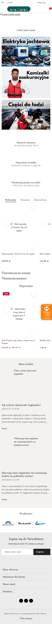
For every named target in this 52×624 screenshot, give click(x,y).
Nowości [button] (25, 199)
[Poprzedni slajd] (2, 30)
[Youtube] (26, 601)
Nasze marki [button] (9, 584)
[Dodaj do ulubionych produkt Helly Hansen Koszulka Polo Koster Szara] (33, 208)
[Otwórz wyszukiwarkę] (37, 9)
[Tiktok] (31, 601)
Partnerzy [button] (7, 591)
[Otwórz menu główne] (3, 9)
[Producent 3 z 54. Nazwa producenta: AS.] (8, 523)
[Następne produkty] (45, 223)
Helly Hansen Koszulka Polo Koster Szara (19, 254)
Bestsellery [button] (40, 199)
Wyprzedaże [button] (26, 285)
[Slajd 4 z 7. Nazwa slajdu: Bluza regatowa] (26, 20)
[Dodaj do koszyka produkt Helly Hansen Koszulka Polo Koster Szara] (32, 246)
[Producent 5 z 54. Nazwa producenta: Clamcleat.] (40, 523)
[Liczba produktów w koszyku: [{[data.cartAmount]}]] (48, 9)
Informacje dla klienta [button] (14, 576)
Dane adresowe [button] (10, 569)
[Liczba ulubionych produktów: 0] (42, 9)
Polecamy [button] (10, 199)
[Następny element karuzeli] (49, 523)
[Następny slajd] (50, 30)
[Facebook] (21, 601)
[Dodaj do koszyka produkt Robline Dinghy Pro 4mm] (32, 333)
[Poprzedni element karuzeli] (3, 523)
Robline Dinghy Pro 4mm (12, 340)
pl (3, 3)
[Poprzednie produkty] (7, 223)
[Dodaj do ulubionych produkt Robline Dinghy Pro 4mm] (33, 294)
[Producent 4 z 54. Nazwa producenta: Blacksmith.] (24, 523)
